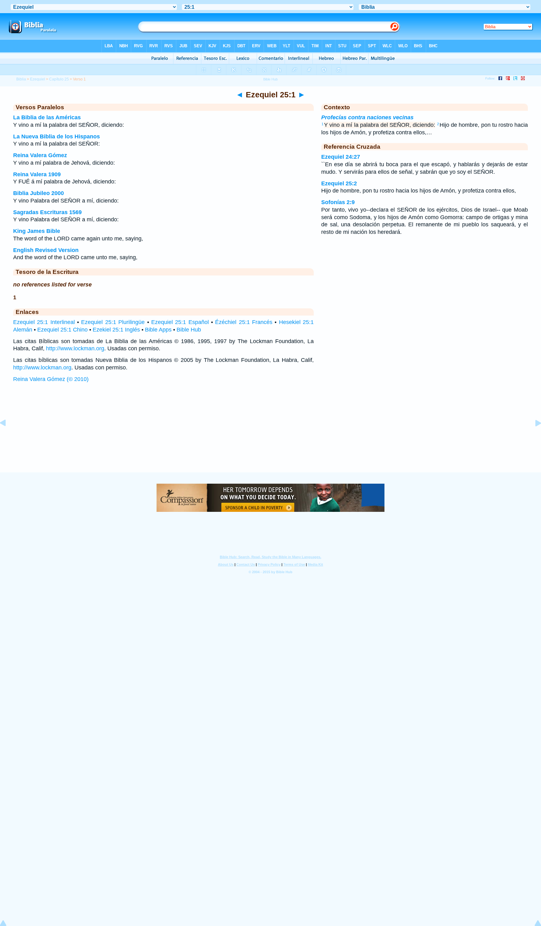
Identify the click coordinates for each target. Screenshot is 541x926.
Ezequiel (37, 79)
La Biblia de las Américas (47, 117)
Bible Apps (158, 330)
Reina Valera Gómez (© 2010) (51, 379)
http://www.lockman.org (75, 348)
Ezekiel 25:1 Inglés (116, 330)
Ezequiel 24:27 (340, 157)
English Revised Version (46, 250)
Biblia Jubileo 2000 (38, 193)
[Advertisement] (270, 433)
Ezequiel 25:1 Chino (62, 330)
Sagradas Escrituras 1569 (47, 212)
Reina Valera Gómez (40, 155)
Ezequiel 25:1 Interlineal (44, 322)
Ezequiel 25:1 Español (180, 322)
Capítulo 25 (59, 79)
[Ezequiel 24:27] (8, 437)
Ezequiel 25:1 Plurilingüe (113, 322)
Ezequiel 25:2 (339, 183)
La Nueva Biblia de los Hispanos (56, 136)
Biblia (21, 79)
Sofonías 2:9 (338, 202)
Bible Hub (189, 330)
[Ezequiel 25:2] (533, 437)
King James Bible (36, 231)
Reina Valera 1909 (37, 174)
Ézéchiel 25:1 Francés (243, 322)
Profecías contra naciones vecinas (367, 117)
